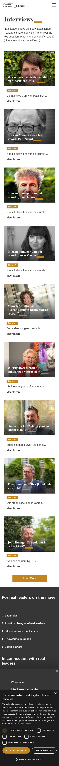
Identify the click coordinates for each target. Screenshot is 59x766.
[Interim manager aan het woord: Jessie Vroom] (29, 253)
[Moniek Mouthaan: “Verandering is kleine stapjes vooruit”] (29, 311)
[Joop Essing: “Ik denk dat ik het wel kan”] (29, 543)
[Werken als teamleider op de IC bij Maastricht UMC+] (29, 78)
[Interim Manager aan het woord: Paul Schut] (29, 136)
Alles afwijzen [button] (44, 750)
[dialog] (29, 728)
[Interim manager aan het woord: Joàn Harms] (29, 195)
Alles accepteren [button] (16, 750)
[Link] (16, 5)
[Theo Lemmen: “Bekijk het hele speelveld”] (29, 485)
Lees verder (25, 723)
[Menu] (54, 5)
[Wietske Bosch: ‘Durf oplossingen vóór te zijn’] (29, 369)
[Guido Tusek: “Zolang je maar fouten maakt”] (29, 427)
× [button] (55, 693)
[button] (29, 759)
